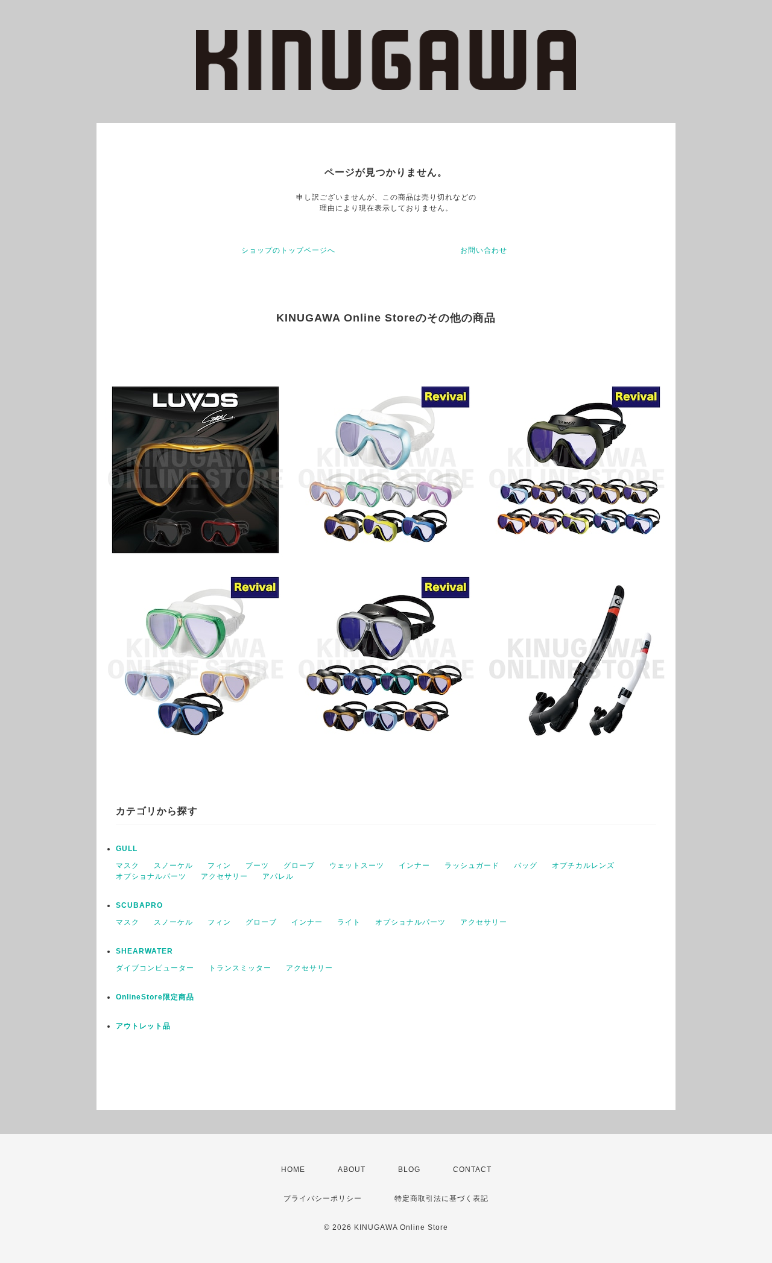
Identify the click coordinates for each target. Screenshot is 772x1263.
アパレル (278, 876)
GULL (127, 848)
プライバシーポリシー (322, 1198)
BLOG (409, 1169)
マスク (127, 865)
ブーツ (257, 865)
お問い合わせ (483, 250)
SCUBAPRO (139, 905)
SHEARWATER (144, 951)
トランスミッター (240, 968)
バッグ (525, 865)
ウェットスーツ (356, 865)
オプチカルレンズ (583, 865)
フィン (219, 865)
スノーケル (173, 865)
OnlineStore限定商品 (155, 997)
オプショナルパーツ (151, 876)
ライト (349, 922)
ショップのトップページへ (288, 250)
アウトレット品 (143, 1026)
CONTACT (472, 1169)
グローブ (299, 865)
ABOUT (351, 1169)
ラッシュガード (472, 865)
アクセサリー (224, 876)
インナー (414, 865)
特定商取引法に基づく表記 (441, 1198)
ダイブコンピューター (155, 968)
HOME (293, 1169)
